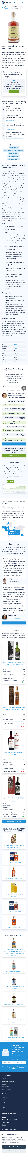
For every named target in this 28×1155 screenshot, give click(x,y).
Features (4, 1078)
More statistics (9, 112)
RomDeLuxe (17, 618)
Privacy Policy (5, 1122)
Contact (4, 1117)
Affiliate (4, 1105)
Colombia (16, 348)
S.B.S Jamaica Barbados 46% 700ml (14, 1038)
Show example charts (11, 120)
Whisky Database (6, 1089)
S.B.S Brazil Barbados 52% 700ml (14, 971)
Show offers (14, 91)
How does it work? (10, 129)
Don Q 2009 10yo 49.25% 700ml (14, 878)
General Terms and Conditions (9, 1119)
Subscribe (20, 1062)
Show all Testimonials (14, 623)
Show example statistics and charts (14, 138)
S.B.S (15, 344)
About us (4, 1107)
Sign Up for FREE (14, 455)
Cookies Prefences (14, 1151)
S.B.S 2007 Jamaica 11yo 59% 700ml (14, 1004)
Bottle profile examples (8, 1081)
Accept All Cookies (14, 1146)
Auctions (4, 1084)
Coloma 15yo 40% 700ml (14, 863)
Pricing (3, 1102)
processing (21, 1067)
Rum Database (7, 7)
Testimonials (5, 1097)
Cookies (4, 1125)
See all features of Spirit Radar (14, 444)
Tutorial (4, 1099)
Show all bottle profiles (14, 821)
